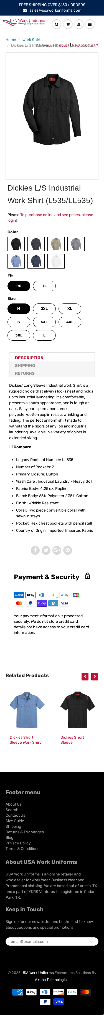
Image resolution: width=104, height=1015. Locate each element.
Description (29, 357)
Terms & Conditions (22, 848)
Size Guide (15, 821)
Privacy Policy (18, 843)
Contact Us (15, 815)
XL (69, 309)
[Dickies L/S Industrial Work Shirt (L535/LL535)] (52, 110)
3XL (18, 335)
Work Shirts (32, 39)
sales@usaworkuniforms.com (55, 10)
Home (11, 39)
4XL (69, 322)
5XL (44, 322)
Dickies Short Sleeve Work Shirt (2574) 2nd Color (25, 742)
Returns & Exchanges (25, 832)
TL (44, 286)
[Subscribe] (91, 941)
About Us (14, 804)
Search (12, 810)
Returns (25, 373)
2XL (44, 309)
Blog (9, 837)
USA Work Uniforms (37, 973)
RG (18, 286)
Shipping (25, 365)
